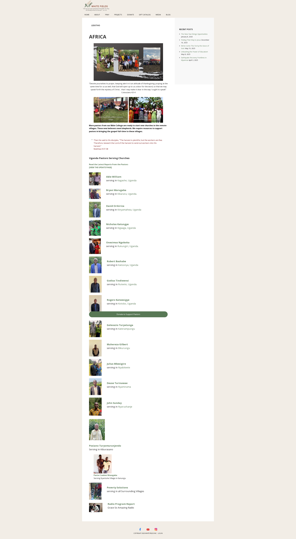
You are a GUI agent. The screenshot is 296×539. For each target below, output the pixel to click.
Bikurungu (124, 348)
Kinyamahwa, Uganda (129, 209)
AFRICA (97, 36)
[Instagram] (156, 529)
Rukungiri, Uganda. (128, 246)
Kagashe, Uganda (126, 180)
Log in (160, 533)
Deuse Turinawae (117, 383)
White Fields (97, 6)
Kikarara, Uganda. (127, 193)
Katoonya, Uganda (128, 265)
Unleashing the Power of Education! (194, 52)
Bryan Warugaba (116, 190)
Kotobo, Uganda (127, 303)
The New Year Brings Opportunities (194, 34)
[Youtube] (148, 529)
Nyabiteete (124, 367)
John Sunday (114, 403)
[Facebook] (140, 529)
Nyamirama (124, 386)
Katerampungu (126, 328)
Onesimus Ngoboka (118, 242)
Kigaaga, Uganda (126, 227)
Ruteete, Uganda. (127, 284)
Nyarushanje (125, 406)
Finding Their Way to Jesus (191, 40)
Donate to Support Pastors (128, 314)
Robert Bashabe (116, 261)
